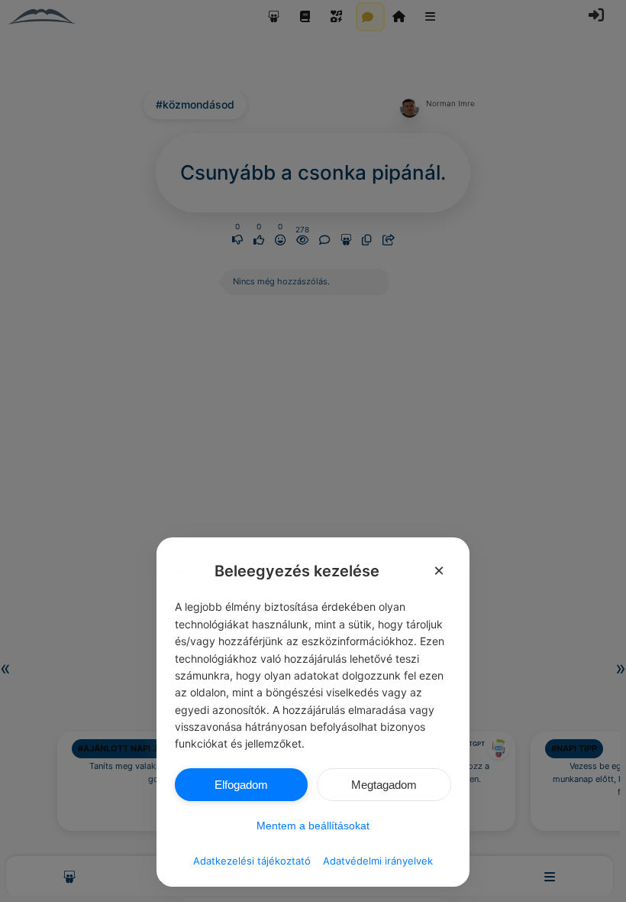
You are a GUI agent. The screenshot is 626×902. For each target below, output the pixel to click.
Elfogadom (241, 784)
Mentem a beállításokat (313, 825)
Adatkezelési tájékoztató (252, 861)
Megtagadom (384, 784)
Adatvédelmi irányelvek (378, 861)
